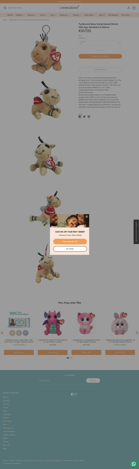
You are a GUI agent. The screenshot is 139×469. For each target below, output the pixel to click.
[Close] (86, 216)
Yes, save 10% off (70, 241)
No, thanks (70, 249)
